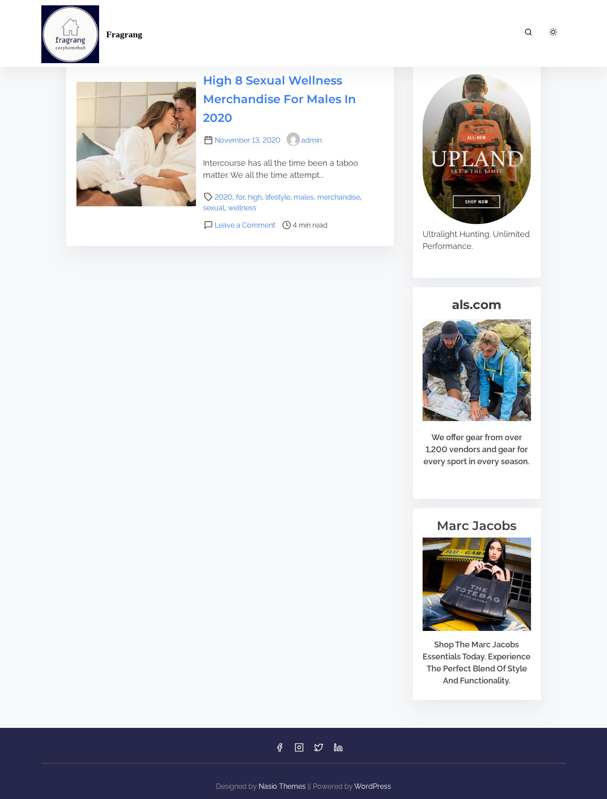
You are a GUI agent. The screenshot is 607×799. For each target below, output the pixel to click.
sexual (213, 208)
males (304, 197)
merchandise (338, 197)
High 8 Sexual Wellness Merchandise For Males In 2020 (279, 99)
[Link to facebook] (279, 750)
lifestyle (277, 197)
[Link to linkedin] (338, 750)
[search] (528, 33)
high (255, 197)
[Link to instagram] (299, 750)
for (240, 197)
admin (311, 140)
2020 (223, 197)
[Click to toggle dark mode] (553, 32)
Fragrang (124, 34)
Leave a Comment (245, 225)
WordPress (372, 786)
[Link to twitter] (318, 750)
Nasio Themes (283, 786)
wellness (242, 208)
